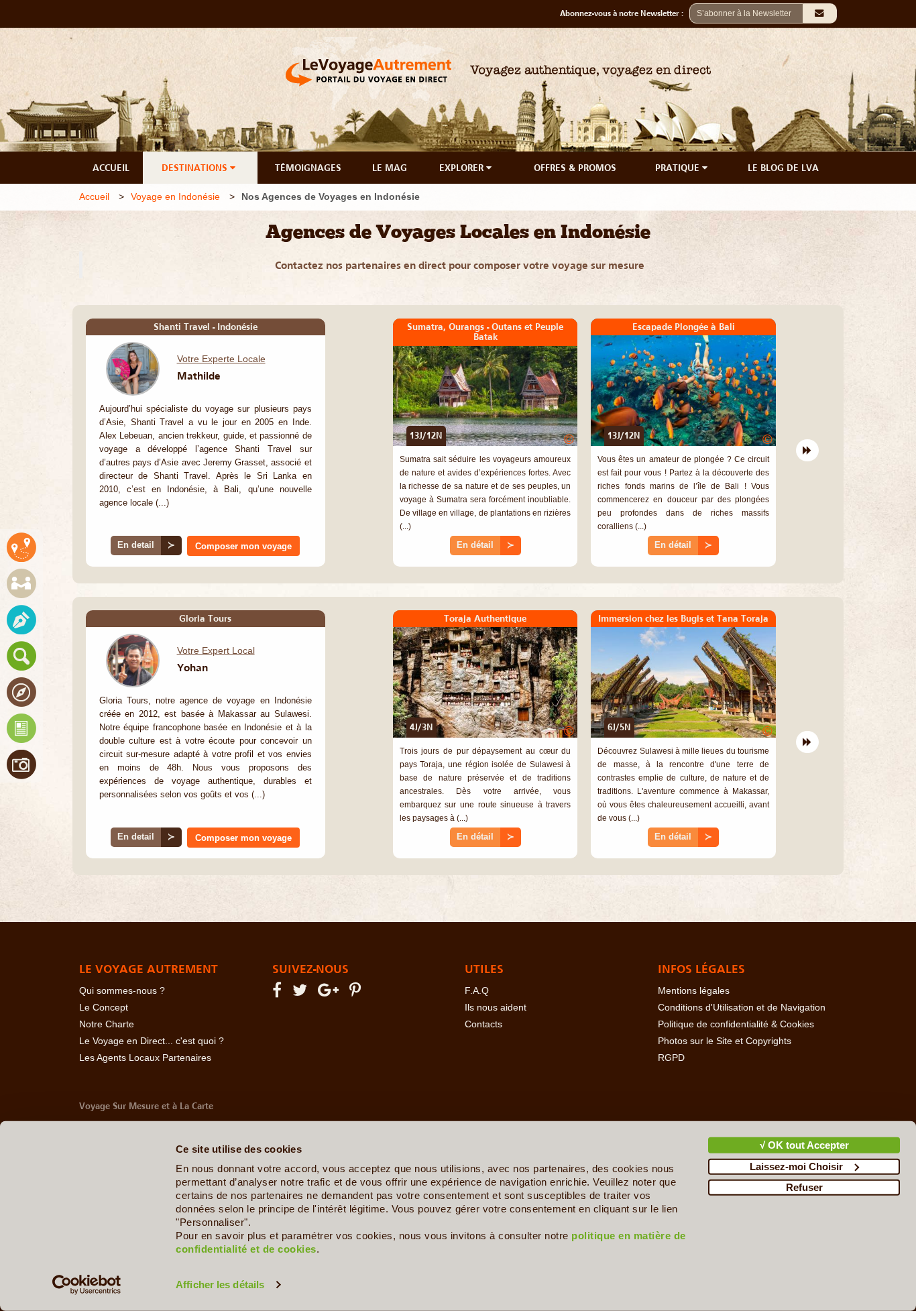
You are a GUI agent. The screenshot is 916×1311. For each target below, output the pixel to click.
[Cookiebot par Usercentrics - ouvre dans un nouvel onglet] (87, 1285)
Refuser (804, 1187)
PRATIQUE (678, 167)
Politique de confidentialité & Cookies (736, 1024)
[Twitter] (301, 993)
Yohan (192, 667)
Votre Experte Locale (221, 358)
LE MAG (389, 167)
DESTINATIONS (196, 167)
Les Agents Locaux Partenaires (145, 1058)
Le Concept (103, 1008)
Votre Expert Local (216, 650)
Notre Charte (106, 1024)
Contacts (483, 1024)
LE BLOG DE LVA (783, 167)
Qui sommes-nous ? (122, 991)
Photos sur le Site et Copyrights (724, 1041)
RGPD (671, 1058)
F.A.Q (477, 991)
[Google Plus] (330, 993)
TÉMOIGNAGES (308, 167)
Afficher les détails (220, 1284)
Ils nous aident (495, 1008)
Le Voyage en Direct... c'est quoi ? (151, 1041)
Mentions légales (694, 991)
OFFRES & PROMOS (575, 167)
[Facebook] (279, 993)
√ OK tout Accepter (804, 1145)
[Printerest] (357, 993)
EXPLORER (462, 167)
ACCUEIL (111, 167)
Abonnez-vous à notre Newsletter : (624, 13)
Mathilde (199, 375)
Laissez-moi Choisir (796, 1166)
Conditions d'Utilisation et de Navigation (741, 1008)
